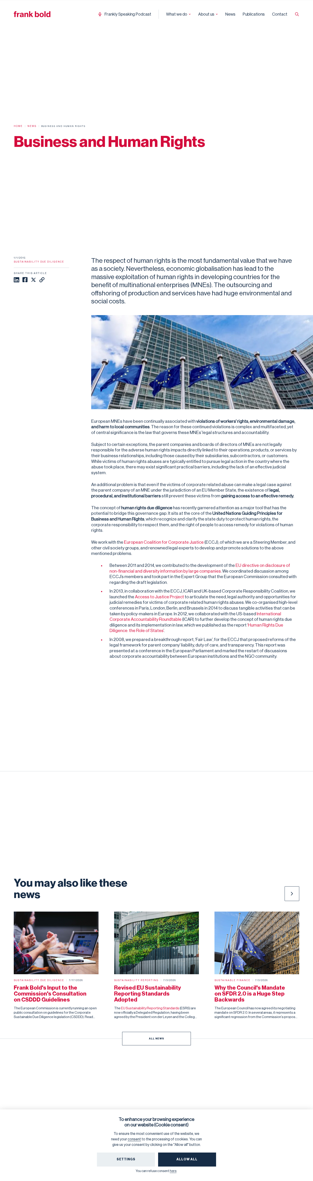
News (230, 14)
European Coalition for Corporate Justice (164, 542)
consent (134, 1139)
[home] (32, 14)
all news (156, 1038)
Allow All (187, 1159)
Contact (279, 14)
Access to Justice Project (159, 597)
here (173, 1171)
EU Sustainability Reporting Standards (150, 1008)
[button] (178, 14)
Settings (126, 1159)
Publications (254, 14)
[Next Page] (292, 893)
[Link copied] (41, 280)
